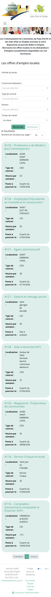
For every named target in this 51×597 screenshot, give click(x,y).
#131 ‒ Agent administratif (22, 249)
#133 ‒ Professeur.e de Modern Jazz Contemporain (24, 147)
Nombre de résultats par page (16, 134)
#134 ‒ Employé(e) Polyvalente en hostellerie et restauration (24, 200)
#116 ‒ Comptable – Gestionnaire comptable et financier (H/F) (21, 507)
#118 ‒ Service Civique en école (24, 457)
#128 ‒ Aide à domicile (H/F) (22, 347)
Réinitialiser (32, 127)
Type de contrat (8, 94)
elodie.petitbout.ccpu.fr (12, 580)
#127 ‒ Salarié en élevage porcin (25, 297)
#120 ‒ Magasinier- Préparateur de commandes (25, 404)
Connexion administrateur (26, 592)
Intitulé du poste (9, 72)
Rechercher (18, 127)
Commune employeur (11, 83)
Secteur (5, 104)
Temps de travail (9, 115)
